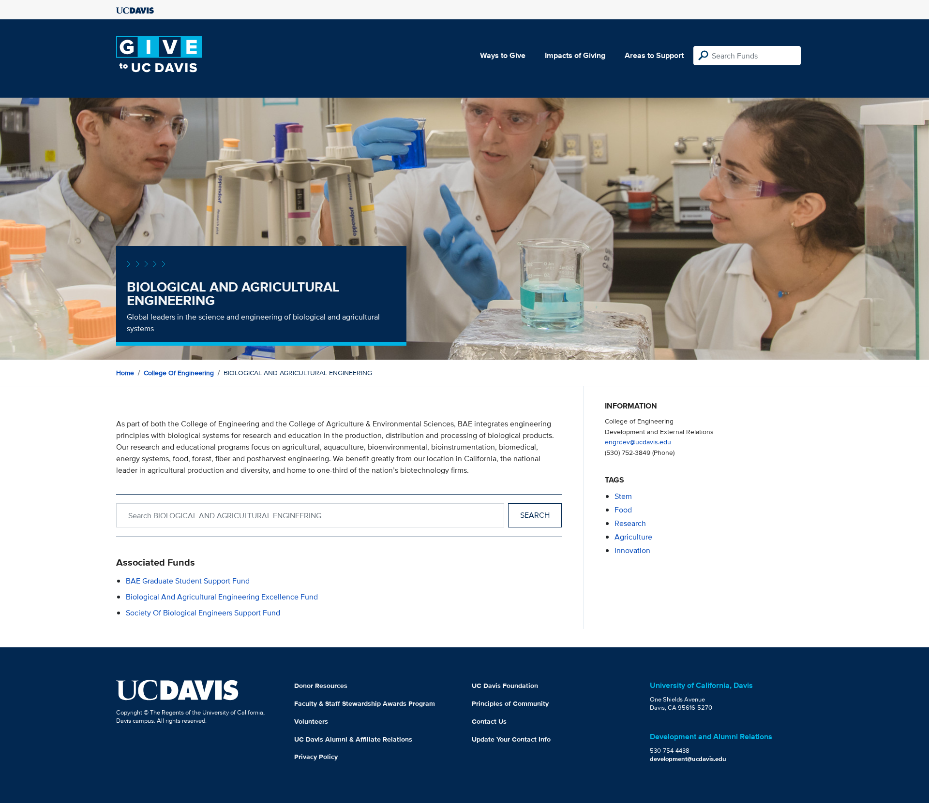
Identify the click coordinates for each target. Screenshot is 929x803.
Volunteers (311, 721)
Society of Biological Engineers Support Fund (203, 612)
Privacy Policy (316, 756)
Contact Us (489, 721)
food (623, 509)
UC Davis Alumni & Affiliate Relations (353, 739)
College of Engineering (179, 373)
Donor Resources (320, 685)
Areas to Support (654, 55)
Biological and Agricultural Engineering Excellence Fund (222, 596)
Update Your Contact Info (511, 739)
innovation (632, 550)
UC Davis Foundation (505, 685)
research (630, 523)
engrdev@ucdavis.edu (638, 442)
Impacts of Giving (575, 55)
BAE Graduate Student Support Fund (188, 580)
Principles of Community (510, 703)
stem (623, 496)
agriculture (633, 536)
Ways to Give (502, 55)
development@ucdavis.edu (688, 758)
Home (125, 373)
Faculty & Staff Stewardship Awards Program (364, 703)
